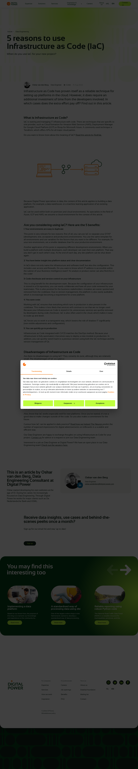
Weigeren (38, 403)
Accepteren (100, 403)
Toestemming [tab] (36, 371)
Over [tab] (101, 371)
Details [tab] (69, 371)
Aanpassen (68, 403)
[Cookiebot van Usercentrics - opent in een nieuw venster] (105, 364)
